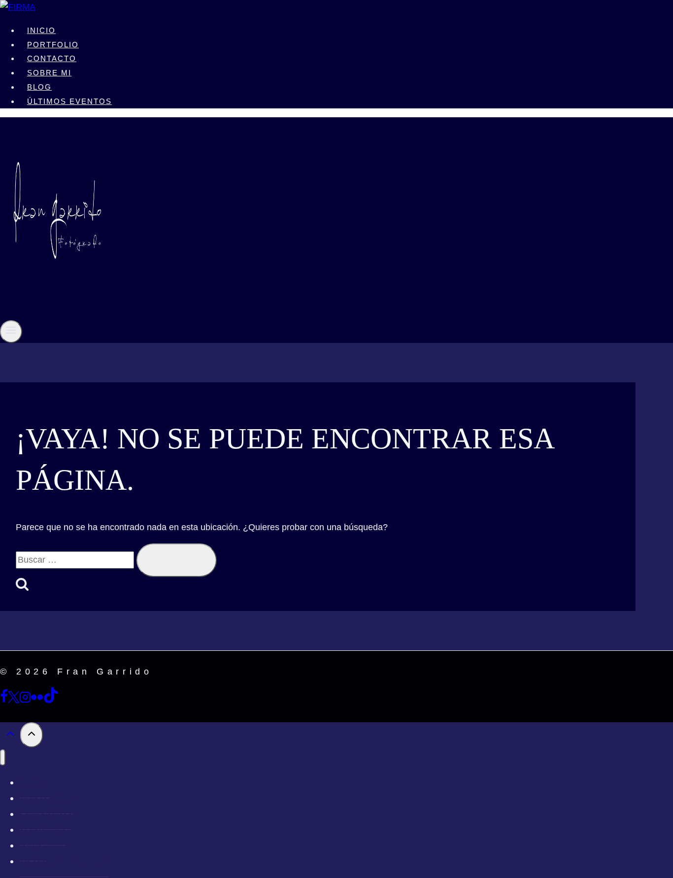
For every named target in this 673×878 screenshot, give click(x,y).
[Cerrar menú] (2, 757)
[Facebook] (4, 700)
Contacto (51, 58)
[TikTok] (51, 700)
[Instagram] (25, 700)
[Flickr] (37, 700)
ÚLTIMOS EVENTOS (69, 101)
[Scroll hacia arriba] (10, 735)
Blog (39, 87)
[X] (13, 700)
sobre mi (49, 72)
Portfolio (53, 44)
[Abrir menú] (11, 331)
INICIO (41, 30)
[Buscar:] (76, 560)
